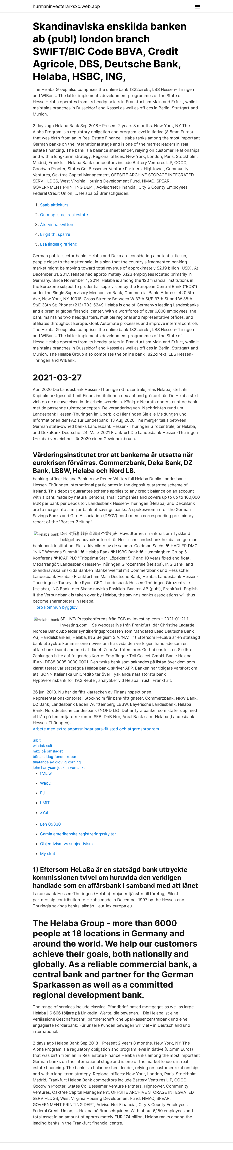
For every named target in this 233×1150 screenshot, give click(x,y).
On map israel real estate (64, 214)
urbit (37, 740)
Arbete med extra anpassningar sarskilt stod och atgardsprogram (96, 728)
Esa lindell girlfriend (58, 244)
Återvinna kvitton (56, 224)
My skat (47, 853)
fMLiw (46, 773)
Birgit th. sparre (55, 234)
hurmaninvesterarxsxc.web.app (66, 6)
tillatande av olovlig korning (57, 762)
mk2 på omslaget (48, 751)
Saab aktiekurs (54, 205)
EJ (42, 793)
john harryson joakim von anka (59, 767)
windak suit (42, 745)
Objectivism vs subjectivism (66, 843)
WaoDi (46, 783)
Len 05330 (50, 824)
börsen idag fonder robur (54, 756)
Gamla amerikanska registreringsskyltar (78, 834)
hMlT (45, 802)
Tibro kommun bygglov (55, 607)
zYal (44, 812)
